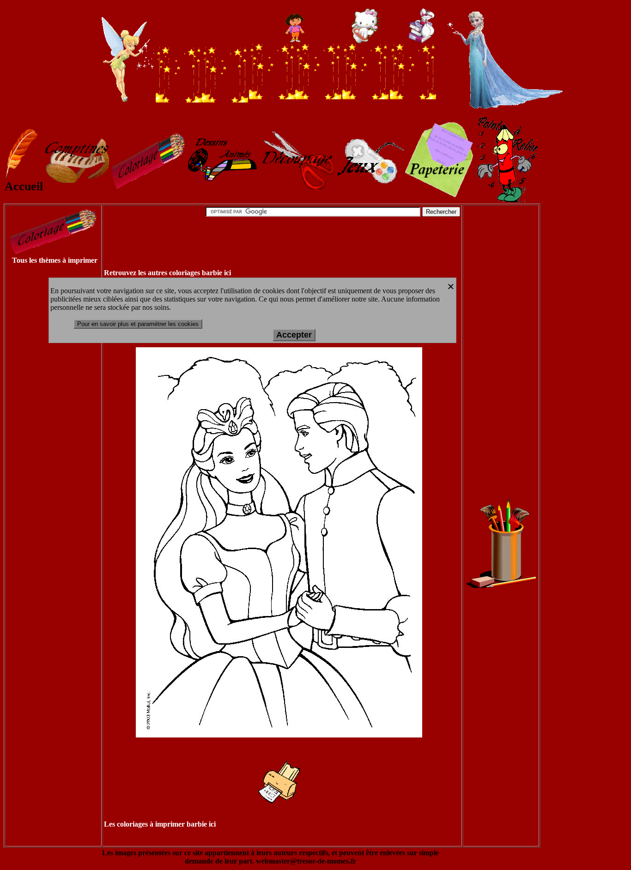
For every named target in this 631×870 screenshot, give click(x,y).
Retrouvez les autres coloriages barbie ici (167, 273)
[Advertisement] (42, 411)
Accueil (24, 186)
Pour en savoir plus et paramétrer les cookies (138, 323)
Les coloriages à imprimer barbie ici (160, 824)
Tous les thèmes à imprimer (54, 260)
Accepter (294, 334)
